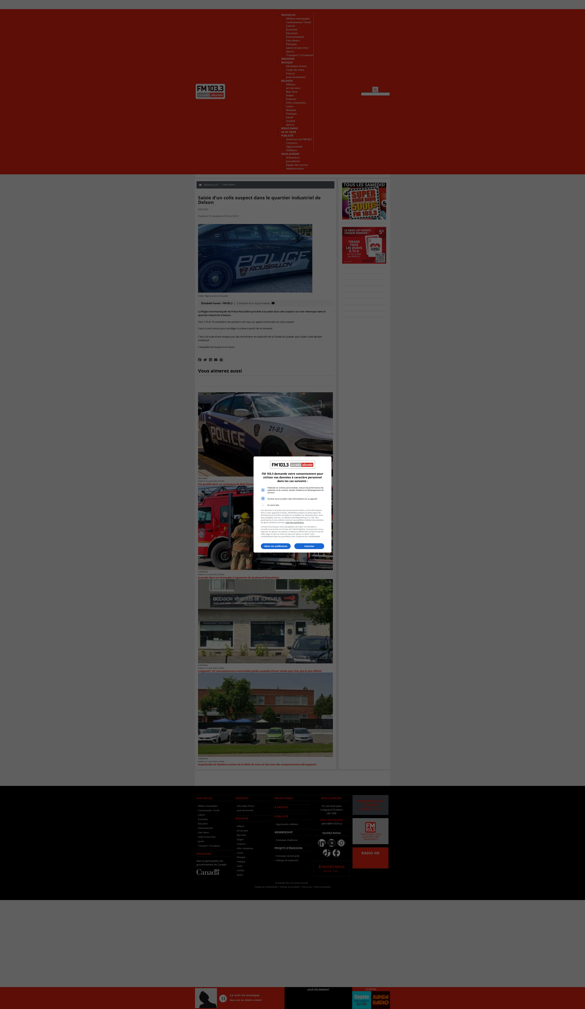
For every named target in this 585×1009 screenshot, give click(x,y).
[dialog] (293, 504)
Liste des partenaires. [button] (294, 522)
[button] (292, 505)
